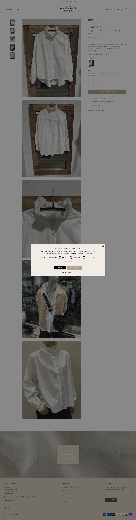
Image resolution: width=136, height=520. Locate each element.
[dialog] (68, 260)
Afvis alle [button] (60, 267)
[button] (68, 272)
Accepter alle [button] (74, 267)
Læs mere (89, 253)
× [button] (103, 246)
